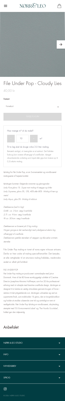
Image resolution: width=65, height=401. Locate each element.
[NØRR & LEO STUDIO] (33, 5)
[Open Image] (32, 44)
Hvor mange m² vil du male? (20, 131)
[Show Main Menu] (5, 6)
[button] (61, 44)
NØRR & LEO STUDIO (17, 396)
